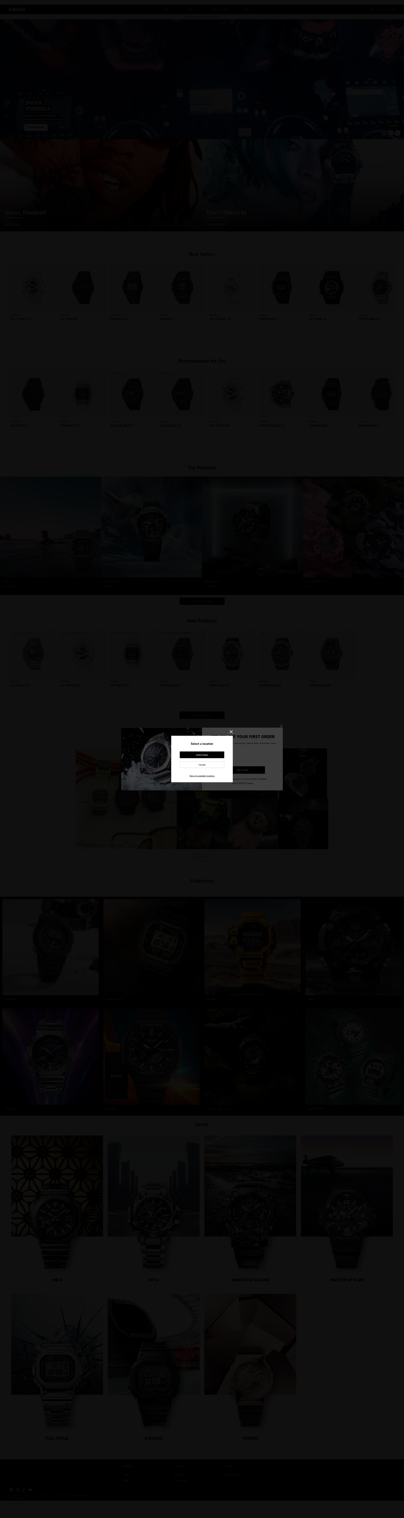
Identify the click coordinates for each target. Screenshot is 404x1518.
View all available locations (202, 775)
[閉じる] (231, 732)
